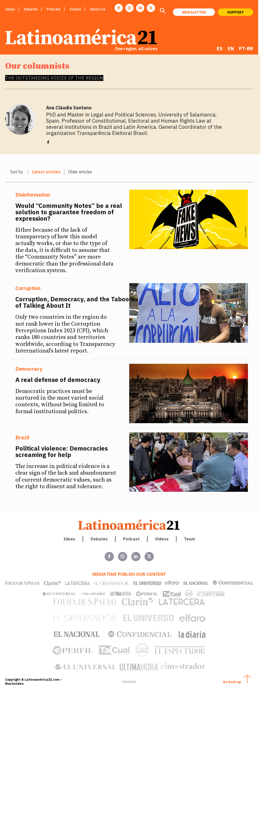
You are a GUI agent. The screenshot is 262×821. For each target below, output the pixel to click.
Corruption (27, 288)
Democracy (28, 368)
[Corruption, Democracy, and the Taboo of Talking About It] (188, 313)
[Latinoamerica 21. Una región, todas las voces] (129, 524)
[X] (151, 8)
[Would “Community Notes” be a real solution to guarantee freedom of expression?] (188, 219)
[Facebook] (119, 8)
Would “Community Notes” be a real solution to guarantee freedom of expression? (68, 211)
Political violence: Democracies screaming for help (61, 451)
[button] (162, 11)
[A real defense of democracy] (188, 393)
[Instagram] (129, 8)
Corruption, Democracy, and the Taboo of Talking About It (72, 302)
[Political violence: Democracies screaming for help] (188, 462)
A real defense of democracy (57, 380)
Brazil (22, 437)
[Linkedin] (140, 8)
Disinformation (32, 194)
